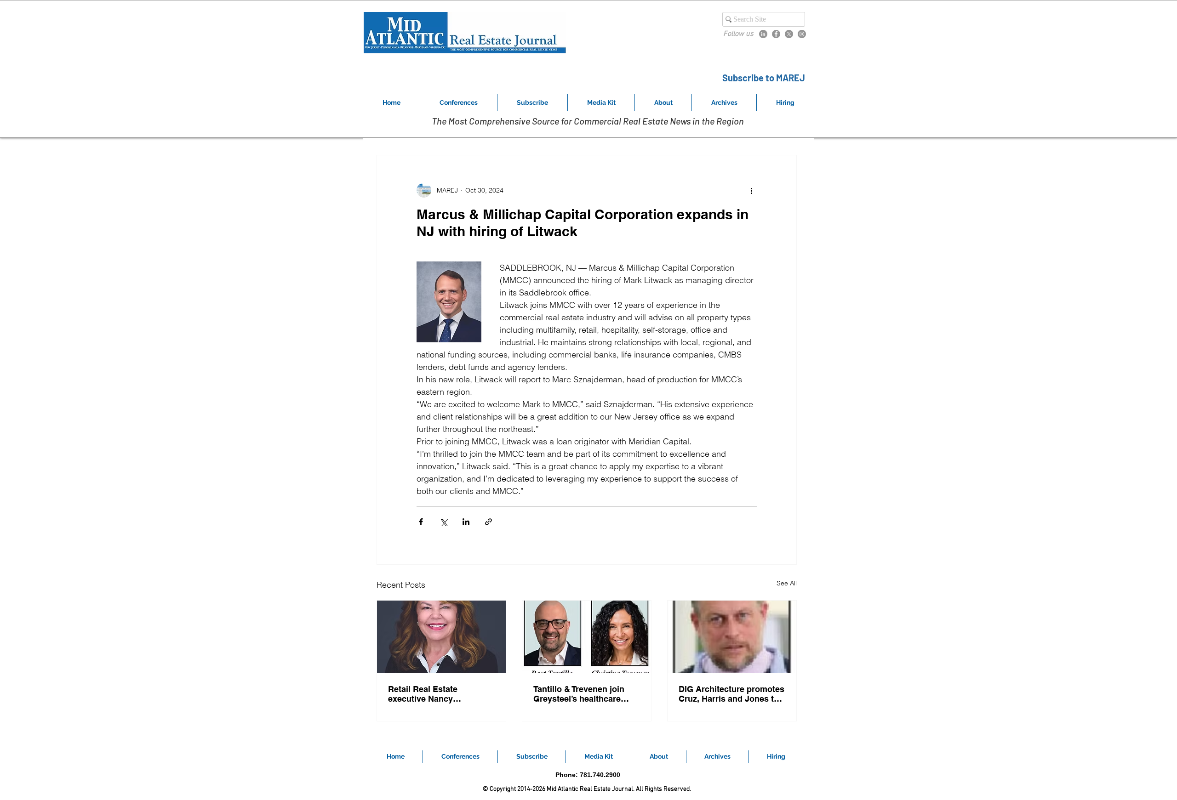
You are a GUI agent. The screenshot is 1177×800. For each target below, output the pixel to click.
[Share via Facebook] (421, 521)
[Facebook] (776, 34)
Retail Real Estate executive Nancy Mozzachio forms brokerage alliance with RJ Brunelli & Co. (440, 694)
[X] (789, 34)
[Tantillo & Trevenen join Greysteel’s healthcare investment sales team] (586, 637)
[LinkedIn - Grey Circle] (763, 34)
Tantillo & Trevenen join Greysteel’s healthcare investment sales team (578, 694)
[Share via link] (488, 521)
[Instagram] (802, 34)
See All (787, 583)
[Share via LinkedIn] (466, 521)
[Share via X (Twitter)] (443, 521)
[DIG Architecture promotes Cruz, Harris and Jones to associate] (732, 637)
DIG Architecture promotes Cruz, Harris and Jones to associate (731, 694)
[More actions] (751, 190)
